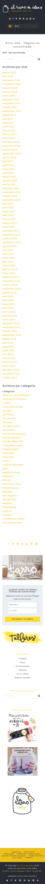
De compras (9, 418)
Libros (5, 461)
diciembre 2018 (11, 80)
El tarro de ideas (26, 866)
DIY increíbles (22, 666)
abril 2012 (8, 354)
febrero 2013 (9, 315)
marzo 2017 (9, 130)
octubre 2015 (9, 196)
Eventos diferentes (12, 441)
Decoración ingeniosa (14, 434)
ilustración (8, 453)
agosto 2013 (9, 292)
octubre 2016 (9, 149)
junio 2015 (8, 207)
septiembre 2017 (11, 111)
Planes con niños (11, 484)
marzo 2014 (9, 265)
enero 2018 (8, 95)
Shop (22, 662)
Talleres (6, 511)
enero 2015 (8, 227)
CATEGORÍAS (22, 654)
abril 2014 (8, 261)
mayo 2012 (8, 350)
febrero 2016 (9, 180)
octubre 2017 (9, 107)
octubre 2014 (9, 238)
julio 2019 (7, 76)
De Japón (7, 422)
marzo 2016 (9, 176)
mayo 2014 (8, 257)
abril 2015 (8, 215)
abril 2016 (8, 173)
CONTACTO (16, 852)
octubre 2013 (9, 284)
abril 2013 (8, 308)
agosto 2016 (9, 157)
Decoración (8, 430)
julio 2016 (7, 161)
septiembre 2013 (11, 288)
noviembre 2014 (11, 234)
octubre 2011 (9, 377)
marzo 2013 (9, 312)
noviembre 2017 (11, 103)
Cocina (6, 403)
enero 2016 (8, 184)
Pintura (6, 480)
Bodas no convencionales (16, 395)
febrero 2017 (9, 134)
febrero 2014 (9, 269)
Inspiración (8, 457)
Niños (5, 468)
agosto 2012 (9, 339)
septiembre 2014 (11, 242)
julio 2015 (7, 203)
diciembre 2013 (11, 277)
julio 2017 (7, 119)
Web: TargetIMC (34, 871)
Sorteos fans (9, 499)
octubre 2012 (9, 331)
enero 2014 (8, 273)
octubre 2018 (9, 88)
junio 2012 (8, 346)
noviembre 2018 (11, 84)
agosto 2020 (9, 72)
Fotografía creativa (12, 445)
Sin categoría (9, 495)
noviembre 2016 (11, 146)
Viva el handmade (12, 522)
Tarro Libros (22, 674)
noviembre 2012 (11, 327)
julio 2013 (7, 296)
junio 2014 (8, 254)
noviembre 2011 (11, 373)
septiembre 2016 (11, 153)
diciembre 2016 (11, 142)
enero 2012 (8, 366)
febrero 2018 (9, 92)
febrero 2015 (9, 223)
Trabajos (7, 515)
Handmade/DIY (10, 449)
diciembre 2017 (11, 99)
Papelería (7, 476)
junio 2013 (8, 300)
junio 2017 (8, 122)
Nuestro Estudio (11, 472)
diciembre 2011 (11, 369)
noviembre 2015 (11, 192)
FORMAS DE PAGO (36, 856)
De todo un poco (11, 426)
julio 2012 (7, 342)
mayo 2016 (8, 169)
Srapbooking (9, 507)
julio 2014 (7, 250)
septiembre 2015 (11, 200)
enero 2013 (8, 319)
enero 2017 (8, 138)
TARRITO (29, 858)
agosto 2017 (9, 115)
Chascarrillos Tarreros (14, 399)
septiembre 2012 (11, 335)
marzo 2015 (9, 219)
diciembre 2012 (11, 323)
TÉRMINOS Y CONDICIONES (28, 854)
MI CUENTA (17, 858)
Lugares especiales (12, 464)
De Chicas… (8, 414)
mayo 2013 (8, 304)
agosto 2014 (9, 246)
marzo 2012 (9, 358)
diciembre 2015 (11, 188)
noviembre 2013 (11, 281)
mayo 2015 (8, 211)
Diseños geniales (11, 437)
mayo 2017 (8, 126)
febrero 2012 (9, 362)
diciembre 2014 (11, 230)
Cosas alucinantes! (12, 407)
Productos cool (10, 488)
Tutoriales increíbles (13, 518)
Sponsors (7, 503)
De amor (7, 410)
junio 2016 (8, 165)
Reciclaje (7, 491)
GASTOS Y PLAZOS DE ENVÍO (13, 856)
